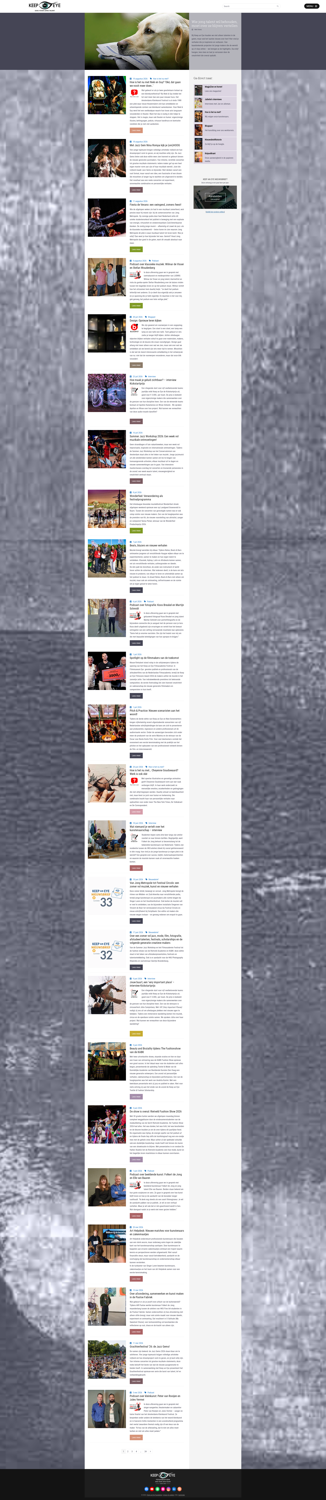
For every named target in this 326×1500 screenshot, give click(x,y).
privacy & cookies (168, 1495)
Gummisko (181, 1495)
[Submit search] (278, 6)
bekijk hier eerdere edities (215, 212)
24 (146, 1451)
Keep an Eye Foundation (154, 1495)
